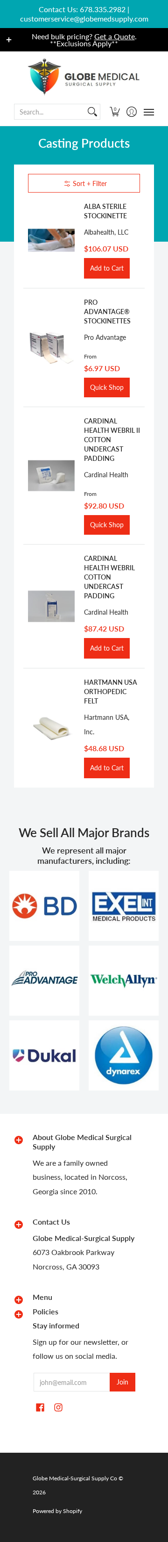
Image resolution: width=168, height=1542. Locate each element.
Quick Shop (107, 387)
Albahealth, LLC (106, 232)
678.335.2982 (103, 9)
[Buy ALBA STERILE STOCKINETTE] (51, 240)
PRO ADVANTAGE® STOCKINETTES (107, 311)
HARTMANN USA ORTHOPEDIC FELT (110, 691)
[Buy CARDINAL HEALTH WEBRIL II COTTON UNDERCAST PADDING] (51, 475)
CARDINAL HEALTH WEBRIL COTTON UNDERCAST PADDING (109, 577)
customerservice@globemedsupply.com (84, 18)
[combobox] (49, 111)
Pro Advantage (105, 337)
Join (122, 1382)
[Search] (92, 111)
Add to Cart (107, 268)
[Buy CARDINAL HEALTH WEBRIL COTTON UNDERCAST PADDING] (51, 606)
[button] (115, 111)
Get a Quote (114, 36)
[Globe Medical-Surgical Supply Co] (84, 76)
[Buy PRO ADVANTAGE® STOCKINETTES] (51, 347)
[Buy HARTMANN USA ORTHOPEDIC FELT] (51, 728)
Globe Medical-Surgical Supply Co (75, 1478)
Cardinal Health (106, 475)
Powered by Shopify (57, 1510)
